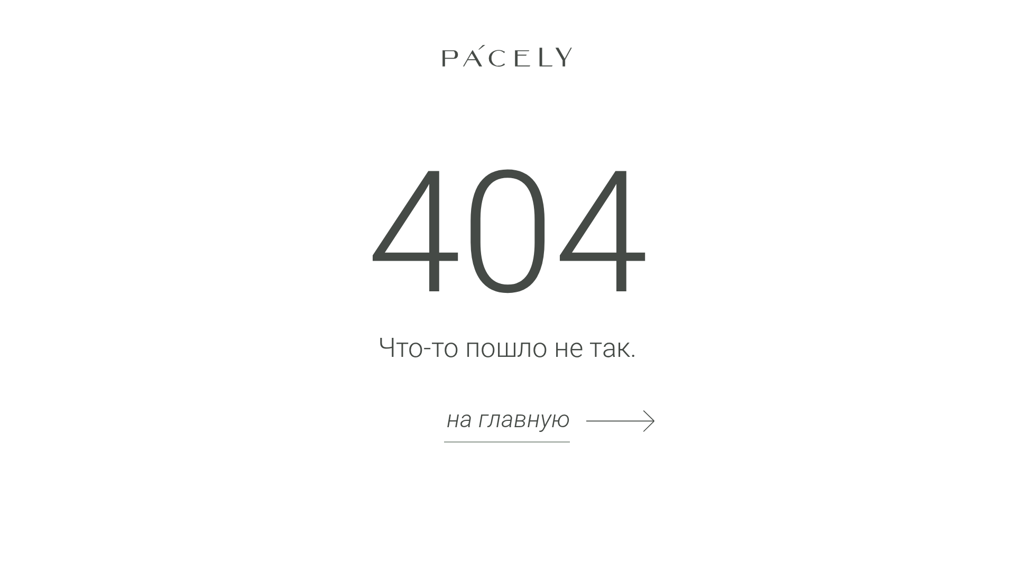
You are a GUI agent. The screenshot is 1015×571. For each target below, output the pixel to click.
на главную (508, 419)
